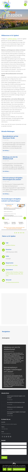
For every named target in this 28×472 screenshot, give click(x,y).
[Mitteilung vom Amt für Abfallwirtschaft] (14, 355)
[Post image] (3, 397)
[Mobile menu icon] (25, 2)
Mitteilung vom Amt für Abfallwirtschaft (15, 407)
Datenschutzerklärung (19, 469)
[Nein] (26, 468)
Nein (9, 469)
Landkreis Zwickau (12, 38)
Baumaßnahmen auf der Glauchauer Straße (16, 402)
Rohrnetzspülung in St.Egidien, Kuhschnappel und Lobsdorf (16, 412)
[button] (3, 218)
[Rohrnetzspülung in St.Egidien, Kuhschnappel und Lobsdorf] (14, 377)
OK (4, 469)
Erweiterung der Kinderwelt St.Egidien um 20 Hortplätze (16, 396)
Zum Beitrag (5, 150)
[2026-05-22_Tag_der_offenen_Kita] (14, 216)
